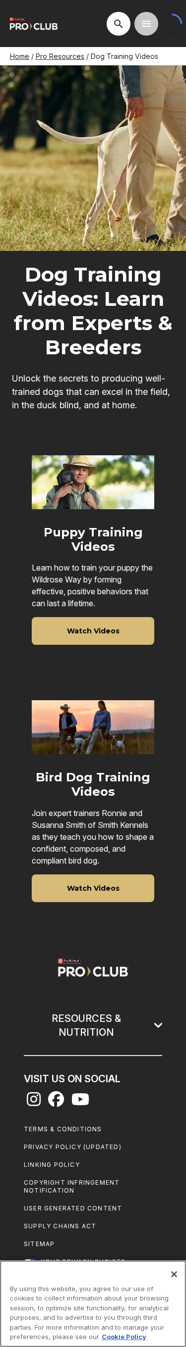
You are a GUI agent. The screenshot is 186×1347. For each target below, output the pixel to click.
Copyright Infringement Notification (72, 1186)
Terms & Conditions (63, 1129)
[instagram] (34, 1102)
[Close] (174, 1274)
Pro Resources (60, 56)
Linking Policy (52, 1164)
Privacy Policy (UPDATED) (73, 1147)
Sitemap (39, 1244)
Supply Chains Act (60, 1226)
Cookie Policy (124, 1337)
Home (19, 56)
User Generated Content (73, 1208)
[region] (93, 1303)
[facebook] (56, 1102)
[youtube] (80, 1102)
